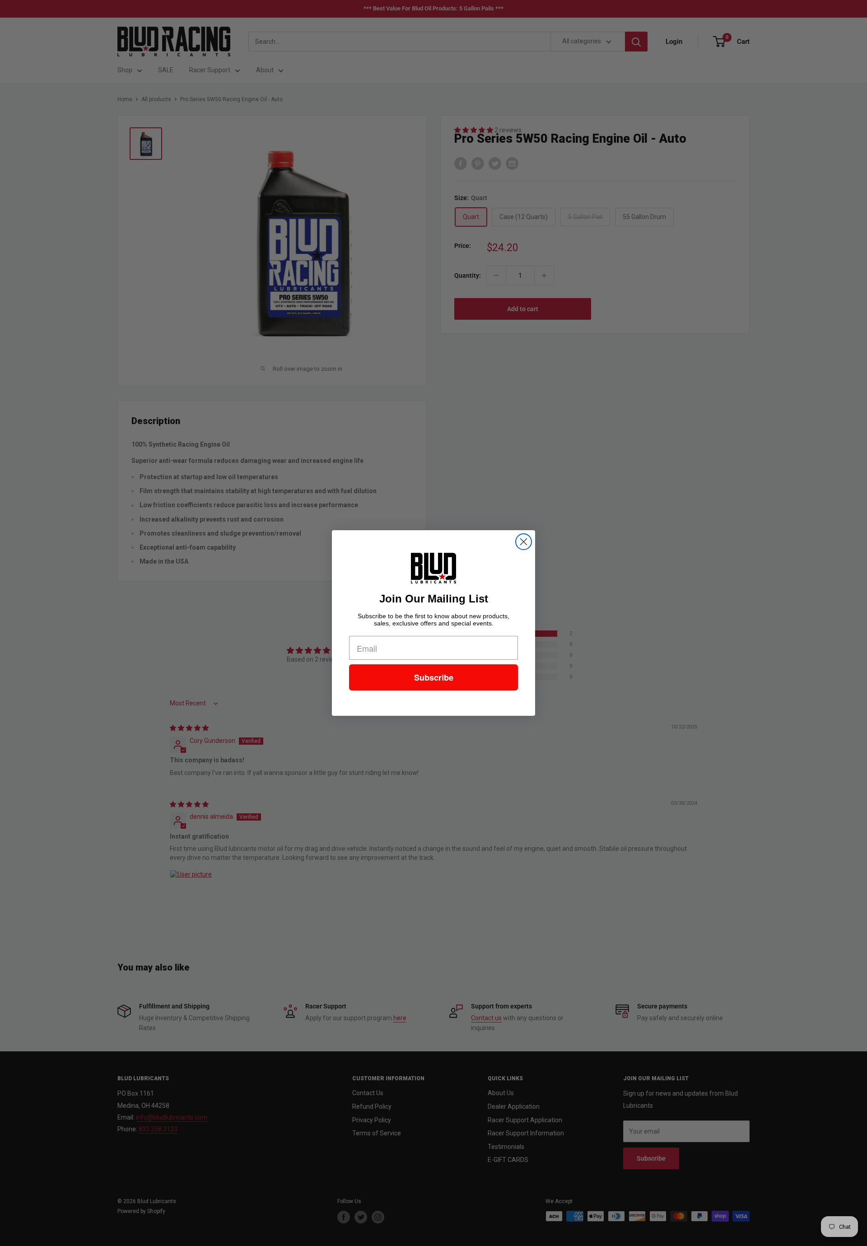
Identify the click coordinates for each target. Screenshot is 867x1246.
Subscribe (433, 677)
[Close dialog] (523, 542)
